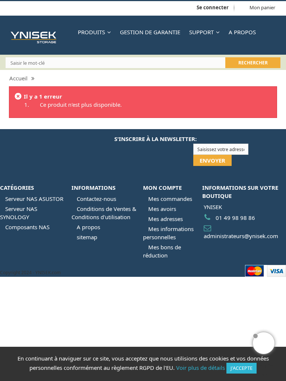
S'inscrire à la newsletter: (155, 139)
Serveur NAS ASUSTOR (34, 198)
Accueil (18, 78)
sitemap (87, 237)
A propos (88, 227)
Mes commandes (170, 198)
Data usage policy (45, 8)
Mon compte (162, 187)
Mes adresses (165, 218)
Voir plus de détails (200, 367)
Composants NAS (27, 227)
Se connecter (213, 7)
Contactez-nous (96, 198)
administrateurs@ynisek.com (241, 236)
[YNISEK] (38, 37)
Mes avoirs (162, 208)
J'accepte (241, 368)
